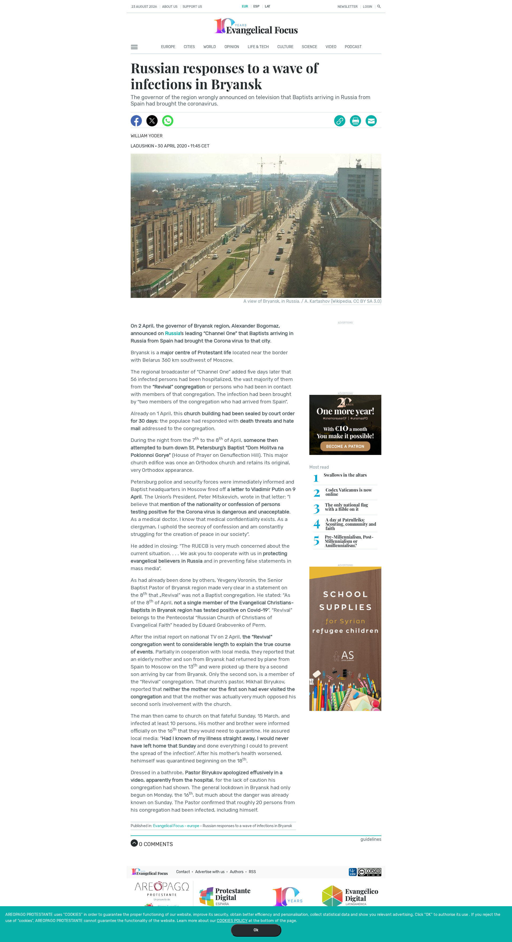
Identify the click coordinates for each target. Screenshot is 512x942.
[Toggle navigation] (136, 47)
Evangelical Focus (168, 826)
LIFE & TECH (258, 47)
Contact (183, 872)
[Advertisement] (349, 357)
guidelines (371, 839)
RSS (252, 872)
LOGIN (367, 7)
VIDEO (331, 47)
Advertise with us (210, 872)
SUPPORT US (192, 7)
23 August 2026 (144, 7)
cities (189, 47)
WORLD (209, 47)
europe (193, 826)
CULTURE (285, 47)
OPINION (232, 47)
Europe (168, 47)
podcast (353, 47)
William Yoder (146, 135)
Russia (172, 333)
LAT (267, 6)
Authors (236, 872)
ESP (256, 6)
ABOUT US (169, 7)
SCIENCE (309, 47)
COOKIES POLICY (232, 920)
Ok (256, 930)
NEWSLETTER (348, 7)
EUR (245, 6)
